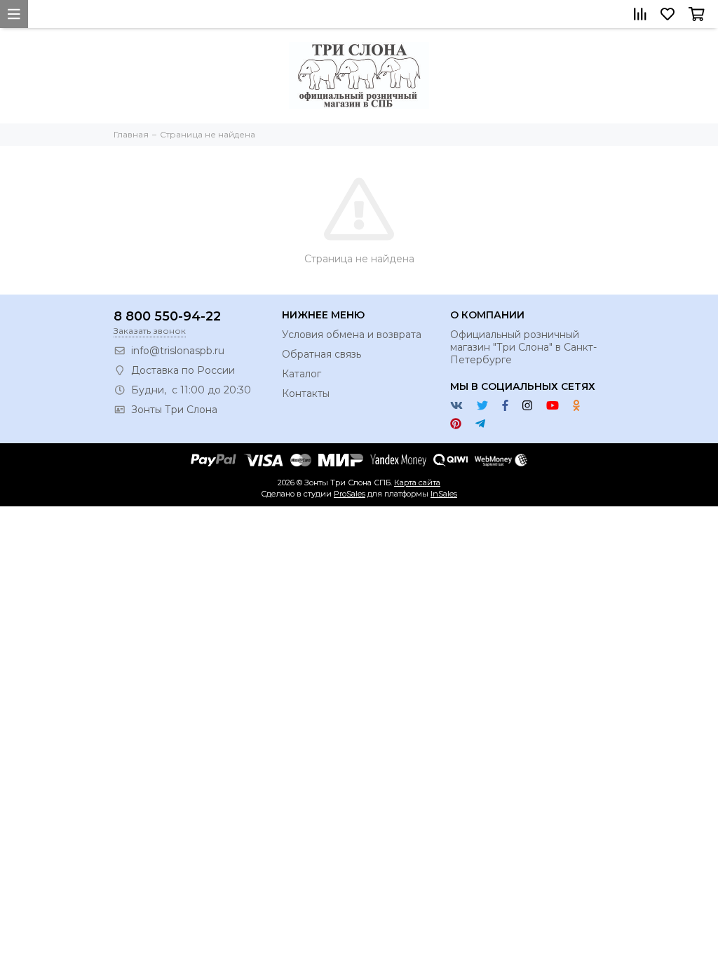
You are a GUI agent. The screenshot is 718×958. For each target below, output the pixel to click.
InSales (444, 494)
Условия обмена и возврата (351, 334)
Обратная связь (321, 354)
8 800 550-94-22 (167, 316)
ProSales (349, 494)
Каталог (301, 373)
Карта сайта (417, 482)
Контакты (306, 393)
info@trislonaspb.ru (177, 350)
